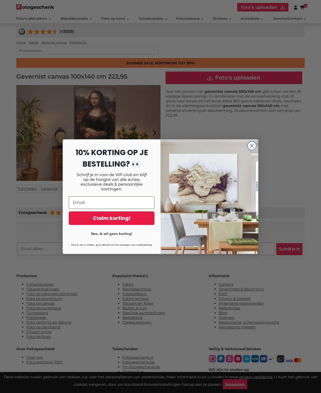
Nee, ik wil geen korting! (111, 234)
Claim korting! (111, 218)
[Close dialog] (252, 145)
